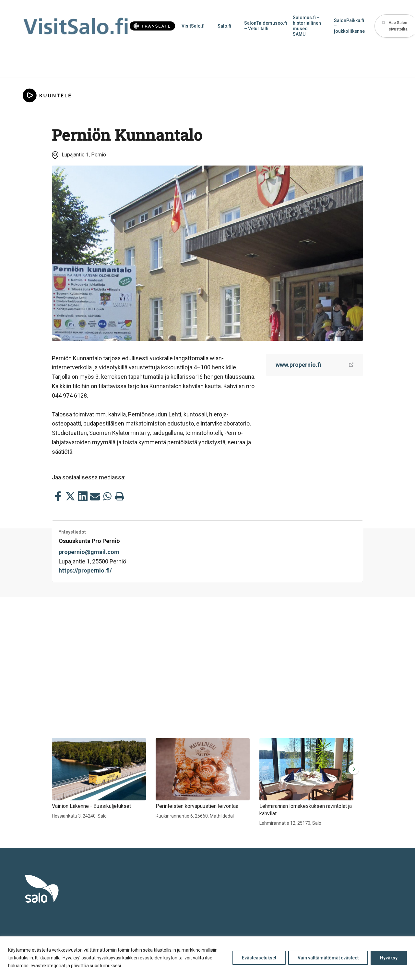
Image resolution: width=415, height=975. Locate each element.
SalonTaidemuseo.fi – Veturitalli (265, 25)
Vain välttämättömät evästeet (328, 957)
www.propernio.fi (298, 364)
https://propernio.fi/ (85, 570)
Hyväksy (388, 957)
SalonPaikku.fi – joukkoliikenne (349, 26)
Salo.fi (224, 26)
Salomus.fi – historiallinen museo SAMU (307, 25)
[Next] (352, 769)
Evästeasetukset (259, 957)
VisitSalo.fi (193, 26)
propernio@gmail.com (89, 552)
